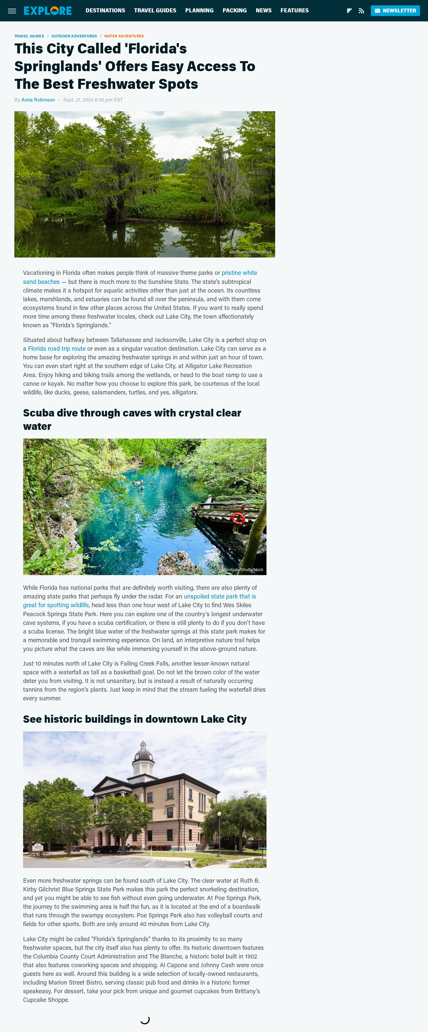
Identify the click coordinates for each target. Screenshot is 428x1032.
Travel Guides (155, 10)
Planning (199, 10)
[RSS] (361, 10)
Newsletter (399, 10)
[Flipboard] (349, 10)
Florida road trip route (57, 348)
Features (295, 10)
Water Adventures (124, 36)
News (264, 10)
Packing (235, 10)
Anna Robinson (38, 99)
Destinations (105, 10)
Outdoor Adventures (74, 36)
